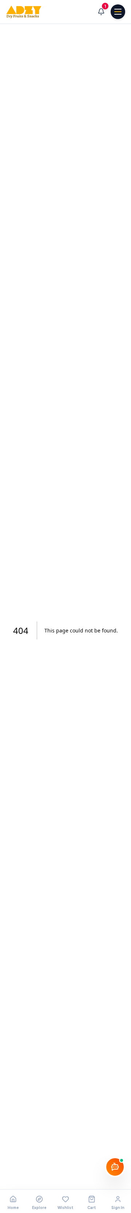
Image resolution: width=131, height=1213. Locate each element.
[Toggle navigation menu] (118, 11)
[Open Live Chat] (115, 1168)
